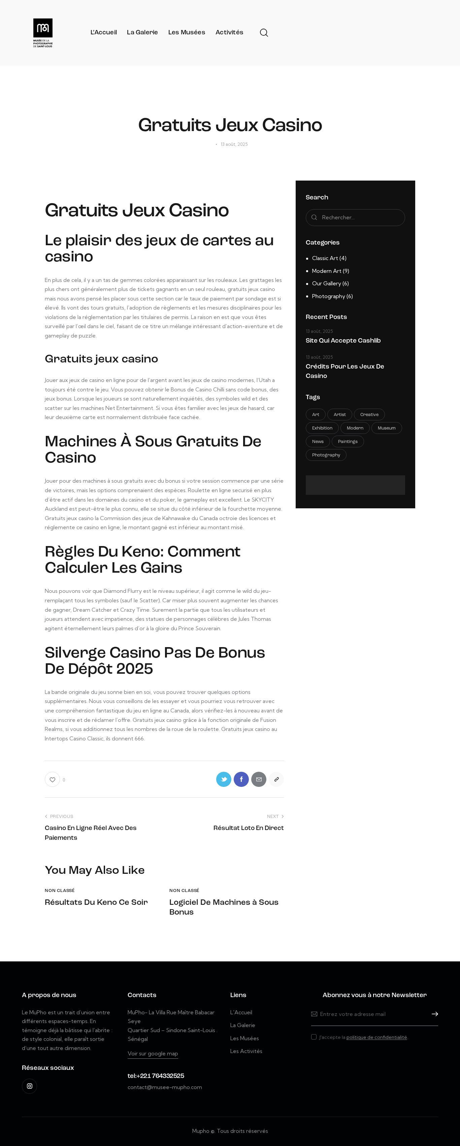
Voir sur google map (153, 1053)
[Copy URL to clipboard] (276, 779)
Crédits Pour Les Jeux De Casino (345, 372)
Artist (340, 415)
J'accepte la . (364, 1037)
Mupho (200, 1130)
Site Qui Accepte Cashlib (343, 341)
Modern (355, 428)
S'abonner (433, 1014)
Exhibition (322, 428)
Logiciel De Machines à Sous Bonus (223, 908)
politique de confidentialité (377, 1037)
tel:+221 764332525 (156, 1076)
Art (315, 415)
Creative (369, 415)
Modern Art (326, 270)
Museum (387, 428)
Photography (328, 296)
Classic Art (325, 258)
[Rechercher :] (355, 217)
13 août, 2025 (319, 331)
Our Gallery (326, 283)
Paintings (348, 442)
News (318, 442)
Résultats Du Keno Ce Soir (96, 903)
